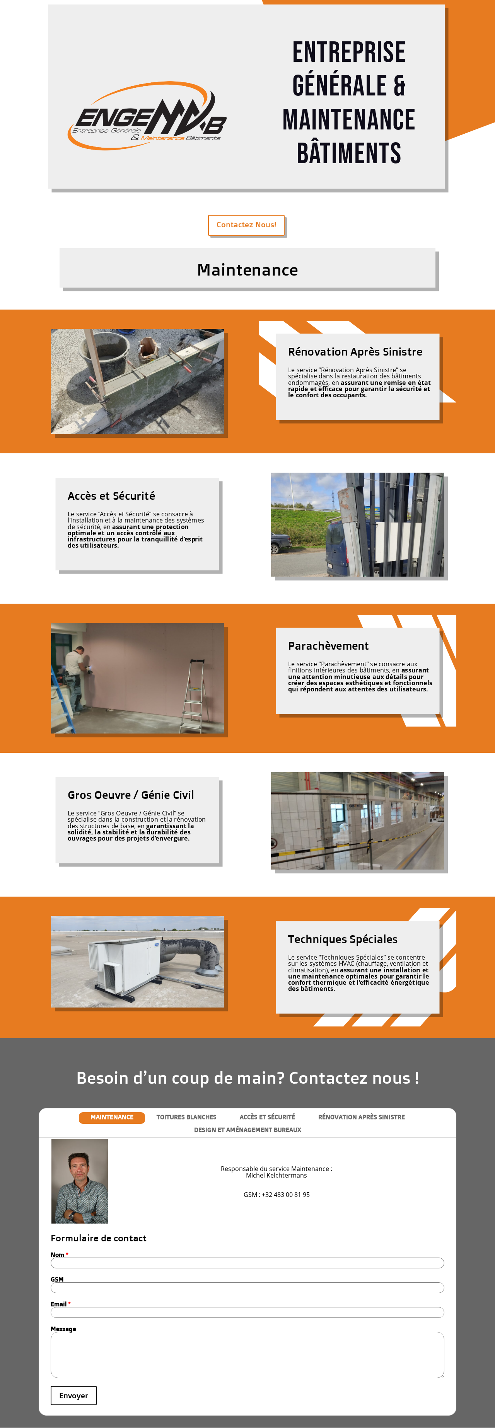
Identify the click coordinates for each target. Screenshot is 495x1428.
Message (63, 1329)
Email (61, 1304)
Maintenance (111, 1117)
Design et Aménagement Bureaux (247, 1130)
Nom (59, 1254)
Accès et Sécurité (267, 1117)
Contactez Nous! (246, 224)
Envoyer (73, 1395)
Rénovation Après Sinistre (361, 1117)
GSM (57, 1279)
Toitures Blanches (187, 1117)
